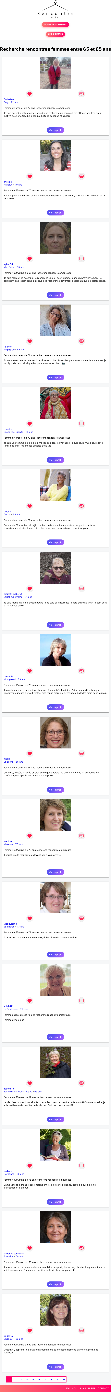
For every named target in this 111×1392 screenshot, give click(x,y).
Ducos (7, 511)
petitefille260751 (13, 594)
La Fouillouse (11, 1009)
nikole (7, 758)
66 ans (19, 761)
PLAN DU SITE (87, 1388)
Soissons (8, 761)
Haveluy (8, 184)
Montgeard (10, 679)
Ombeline (9, 99)
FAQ (68, 1388)
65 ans (20, 267)
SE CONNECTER (55, 34)
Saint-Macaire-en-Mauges (18, 1091)
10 (63, 1379)
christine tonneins (14, 1253)
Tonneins (8, 1256)
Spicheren (9, 926)
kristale (8, 181)
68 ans (20, 349)
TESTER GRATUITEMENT (55, 24)
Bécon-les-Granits (13, 432)
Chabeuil (8, 1338)
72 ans (14, 102)
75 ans (23, 1009)
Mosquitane (10, 923)
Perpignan (9, 349)
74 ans (28, 596)
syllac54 (8, 264)
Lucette (8, 429)
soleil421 (8, 1006)
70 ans (18, 184)
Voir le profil (55, 130)
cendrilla (8, 676)
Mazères (8, 844)
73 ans (21, 679)
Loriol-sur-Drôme (13, 596)
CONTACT (103, 1388)
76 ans (20, 1173)
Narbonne (9, 1173)
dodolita (8, 1335)
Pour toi (8, 346)
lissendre (9, 1088)
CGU (74, 1388)
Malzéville (9, 267)
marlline (8, 841)
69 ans (38, 1091)
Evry (6, 102)
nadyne (8, 1171)
